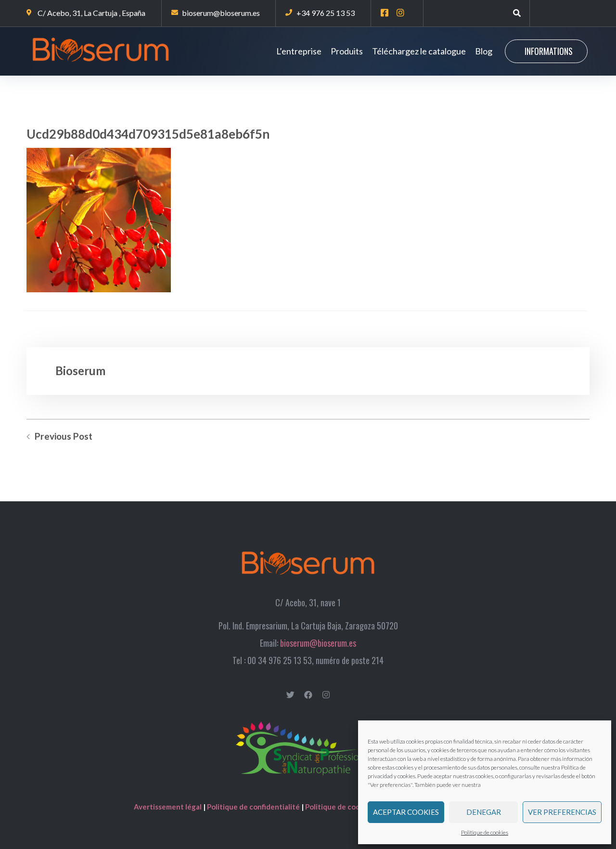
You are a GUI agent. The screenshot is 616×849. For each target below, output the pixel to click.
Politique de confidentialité (253, 806)
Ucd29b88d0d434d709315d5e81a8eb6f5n (148, 134)
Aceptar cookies (406, 812)
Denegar (483, 812)
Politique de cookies (484, 832)
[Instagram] (326, 695)
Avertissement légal (168, 806)
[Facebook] (308, 695)
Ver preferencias (562, 812)
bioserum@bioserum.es (318, 643)
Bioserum (80, 371)
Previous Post (63, 436)
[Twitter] (290, 695)
